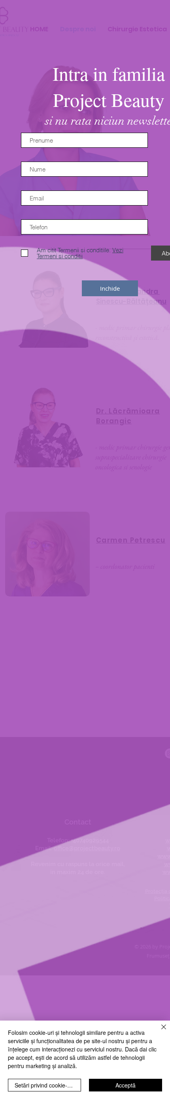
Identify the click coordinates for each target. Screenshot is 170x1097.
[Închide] (158, 1031)
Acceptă (125, 1085)
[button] (110, 288)
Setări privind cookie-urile (46, 1085)
